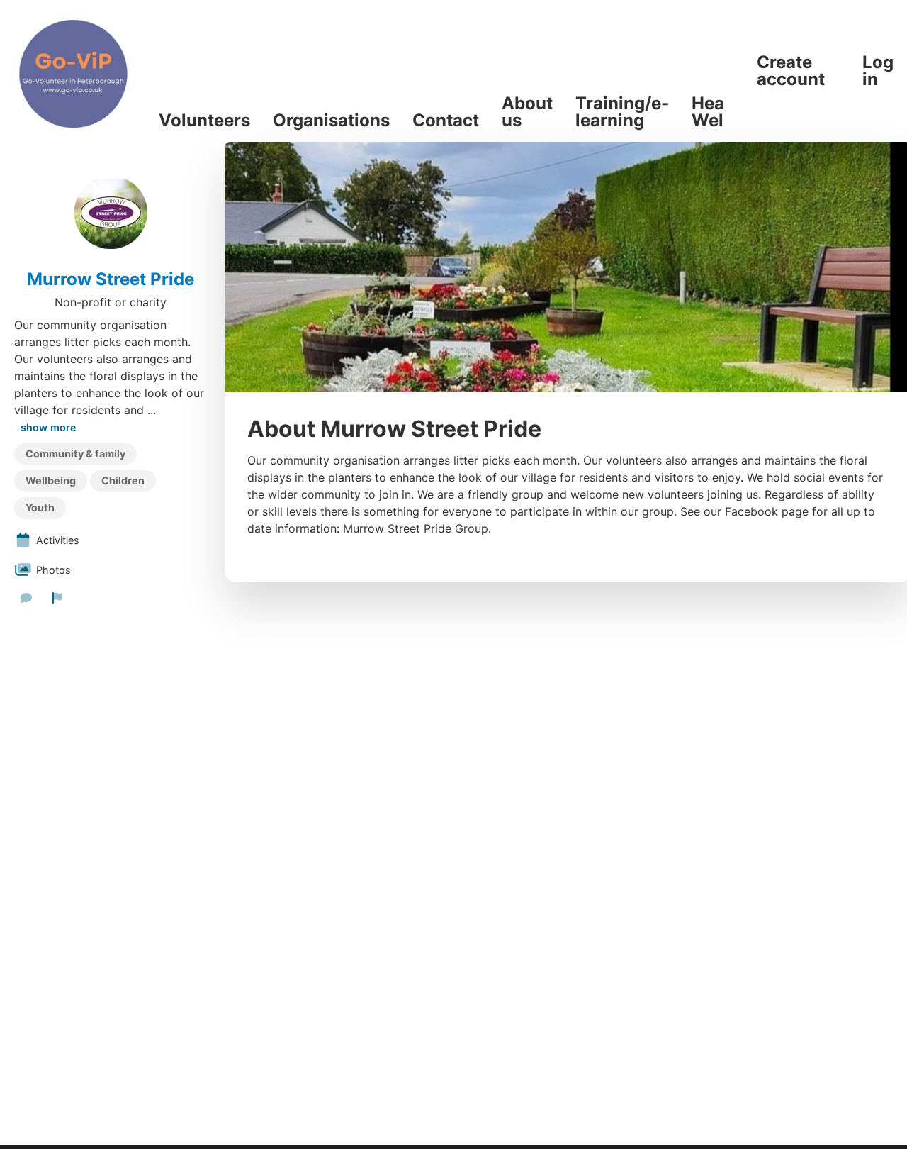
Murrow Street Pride (110, 279)
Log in (878, 70)
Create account (791, 70)
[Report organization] (57, 598)
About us (527, 112)
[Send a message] (26, 598)
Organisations (331, 121)
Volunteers (204, 121)
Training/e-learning (622, 112)
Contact (445, 121)
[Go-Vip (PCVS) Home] (73, 71)
